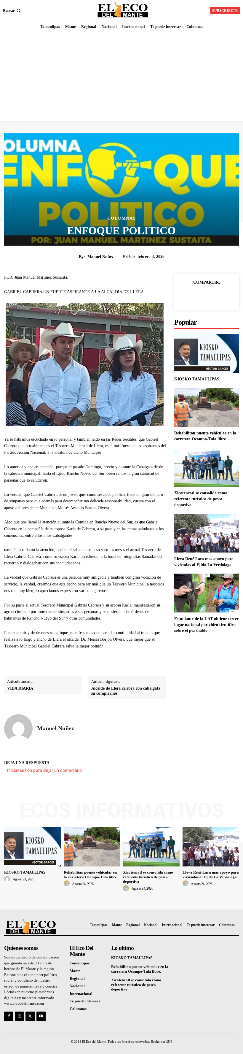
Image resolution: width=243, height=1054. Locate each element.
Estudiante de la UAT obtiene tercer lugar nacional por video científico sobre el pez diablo (206, 625)
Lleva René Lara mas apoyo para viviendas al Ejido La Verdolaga (211, 874)
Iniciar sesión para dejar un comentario (44, 770)
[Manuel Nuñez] (18, 728)
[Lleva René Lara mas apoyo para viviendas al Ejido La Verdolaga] (206, 533)
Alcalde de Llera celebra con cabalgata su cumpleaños (125, 691)
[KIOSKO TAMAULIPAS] (206, 353)
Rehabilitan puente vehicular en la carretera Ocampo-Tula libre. (91, 874)
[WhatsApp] (227, 296)
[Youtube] (41, 1016)
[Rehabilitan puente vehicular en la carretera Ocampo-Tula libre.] (206, 407)
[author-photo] (8, 879)
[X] (200, 296)
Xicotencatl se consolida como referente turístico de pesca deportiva (200, 499)
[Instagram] (19, 1016)
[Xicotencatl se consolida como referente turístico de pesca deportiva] (206, 467)
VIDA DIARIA (20, 688)
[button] (12, 10)
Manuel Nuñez (100, 257)
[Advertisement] (121, 76)
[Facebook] (186, 296)
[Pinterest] (213, 296)
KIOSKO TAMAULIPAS (196, 379)
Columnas (121, 218)
